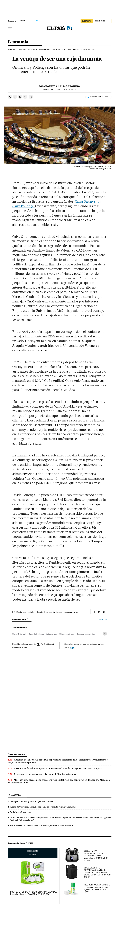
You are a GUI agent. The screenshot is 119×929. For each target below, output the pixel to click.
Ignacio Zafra (48, 86)
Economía (18, 42)
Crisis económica (66, 634)
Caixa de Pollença (36, 634)
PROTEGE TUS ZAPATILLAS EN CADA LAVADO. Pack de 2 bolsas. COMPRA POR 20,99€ (33, 893)
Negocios (56, 50)
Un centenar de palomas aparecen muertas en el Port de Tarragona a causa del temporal (58, 768)
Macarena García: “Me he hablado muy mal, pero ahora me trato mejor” (42, 825)
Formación (32, 50)
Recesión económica (85, 634)
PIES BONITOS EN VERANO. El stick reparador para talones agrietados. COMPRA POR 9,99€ (97, 888)
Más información (19, 647)
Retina (76, 50)
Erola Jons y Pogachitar (20, 812)
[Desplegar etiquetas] (105, 634)
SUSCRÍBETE (86, 21)
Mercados (12, 50)
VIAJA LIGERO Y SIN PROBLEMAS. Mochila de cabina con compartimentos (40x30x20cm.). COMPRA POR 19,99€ (97, 872)
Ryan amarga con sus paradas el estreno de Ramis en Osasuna (45, 774)
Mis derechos (44, 50)
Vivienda (22, 50)
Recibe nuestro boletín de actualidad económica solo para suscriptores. (47, 612)
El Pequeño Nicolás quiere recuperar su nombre (31, 801)
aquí (72, 647)
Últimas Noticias (88, 50)
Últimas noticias (16, 754)
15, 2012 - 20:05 (66, 89)
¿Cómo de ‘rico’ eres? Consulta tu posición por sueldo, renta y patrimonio (43, 807)
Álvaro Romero (70, 86)
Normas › (103, 619)
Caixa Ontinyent (19, 634)
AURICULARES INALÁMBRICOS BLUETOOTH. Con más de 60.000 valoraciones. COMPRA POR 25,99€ (97, 856)
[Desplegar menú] (10, 28)
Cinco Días (67, 50)
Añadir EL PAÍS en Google (99, 97)
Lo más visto (14, 795)
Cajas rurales (51, 634)
